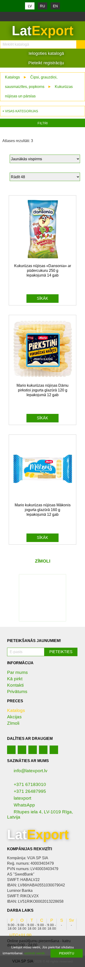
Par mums (17, 672)
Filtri (43, 123)
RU (42, 6)
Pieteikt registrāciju (45, 62)
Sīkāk (42, 298)
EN (55, 6)
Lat (42, 30)
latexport (22, 798)
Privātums (17, 691)
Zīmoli (13, 723)
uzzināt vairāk (34, 953)
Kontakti (15, 685)
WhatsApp (24, 804)
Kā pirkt (14, 678)
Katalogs (12, 77)
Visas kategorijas (21, 111)
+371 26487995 (30, 791)
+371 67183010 (30, 784)
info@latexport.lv (30, 770)
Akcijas (14, 716)
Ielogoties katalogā (45, 53)
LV (30, 6)
